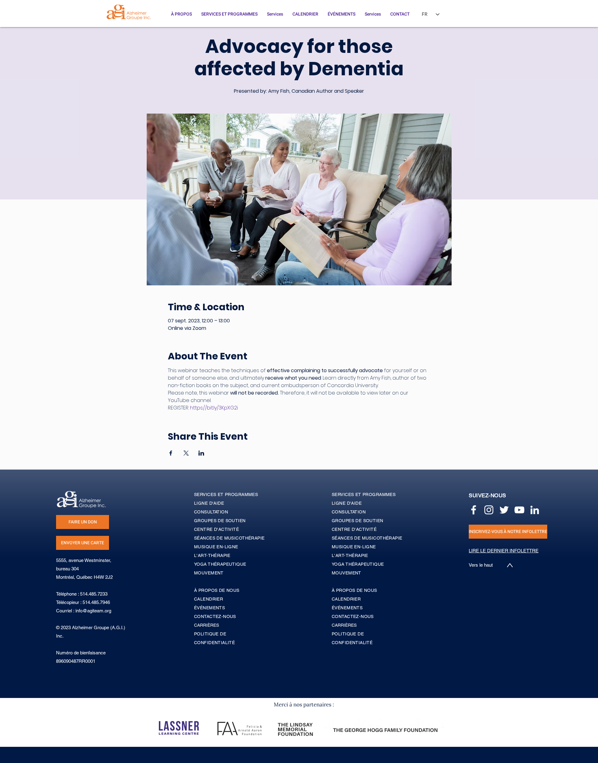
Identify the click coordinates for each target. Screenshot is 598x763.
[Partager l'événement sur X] (186, 453)
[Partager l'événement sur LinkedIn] (201, 453)
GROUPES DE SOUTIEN (357, 520)
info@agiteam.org (93, 610)
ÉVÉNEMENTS (347, 607)
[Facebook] (473, 510)
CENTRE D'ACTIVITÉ (354, 529)
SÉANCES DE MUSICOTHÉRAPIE (367, 538)
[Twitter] (504, 510)
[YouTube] (519, 510)
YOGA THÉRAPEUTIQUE (358, 564)
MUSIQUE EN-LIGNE (354, 546)
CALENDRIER (346, 599)
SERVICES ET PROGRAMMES (364, 494)
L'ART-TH (342, 555)
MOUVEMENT (346, 572)
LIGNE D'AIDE (347, 503)
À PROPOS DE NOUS (354, 590)
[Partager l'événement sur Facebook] (171, 453)
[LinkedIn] (535, 510)
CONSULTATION (349, 511)
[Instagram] (489, 510)
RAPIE (361, 555)
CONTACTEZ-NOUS (353, 616)
